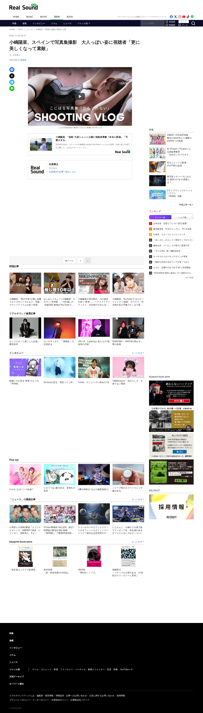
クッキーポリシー (41, 699)
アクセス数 (160, 217)
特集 (14, 23)
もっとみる (137, 353)
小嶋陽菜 (22, 60)
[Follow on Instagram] (179, 16)
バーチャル (80, 669)
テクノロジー (66, 669)
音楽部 (172, 21)
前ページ (69, 260)
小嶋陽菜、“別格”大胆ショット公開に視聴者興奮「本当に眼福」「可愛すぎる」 (92, 138)
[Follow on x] (175, 16)
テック (184, 21)
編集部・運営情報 (45, 695)
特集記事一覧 (185, 204)
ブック (185, 24)
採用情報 (121, 695)
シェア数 (182, 217)
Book (70, 16)
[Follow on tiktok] (188, 16)
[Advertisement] (121, 6)
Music (29, 16)
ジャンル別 (82, 23)
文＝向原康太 (14, 55)
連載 (24, 23)
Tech (57, 16)
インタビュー (39, 23)
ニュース (67, 23)
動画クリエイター (96, 669)
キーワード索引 (16, 683)
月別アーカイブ (16, 676)
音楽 (109, 669)
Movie (43, 16)
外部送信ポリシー (60, 699)
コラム (54, 23)
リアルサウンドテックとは (21, 695)
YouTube (14, 60)
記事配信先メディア (80, 699)
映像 (116, 669)
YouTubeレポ (126, 669)
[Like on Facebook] (171, 16)
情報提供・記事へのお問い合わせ (71, 695)
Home (16, 16)
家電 (56, 669)
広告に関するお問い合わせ (101, 695)
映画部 (172, 24)
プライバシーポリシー (19, 699)
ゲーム (35, 669)
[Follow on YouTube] (183, 16)
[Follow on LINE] (192, 16)
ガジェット (46, 669)
